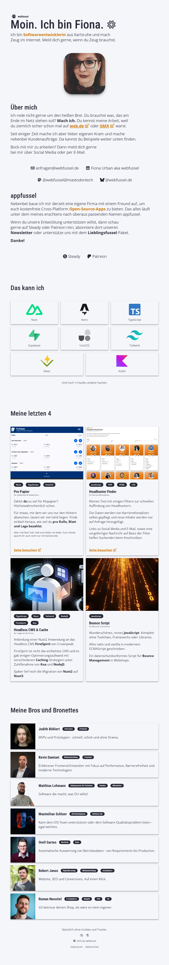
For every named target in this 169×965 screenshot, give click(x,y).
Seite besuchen (25, 550)
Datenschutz (92, 946)
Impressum (76, 946)
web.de (77, 125)
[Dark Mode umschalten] (111, 24)
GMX (104, 125)
